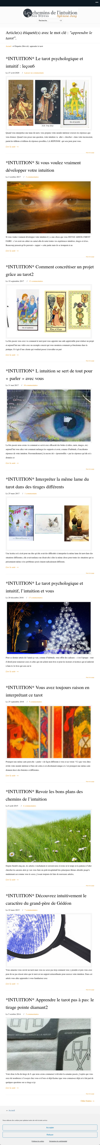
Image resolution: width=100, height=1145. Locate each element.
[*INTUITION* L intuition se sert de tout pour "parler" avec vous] (49, 415)
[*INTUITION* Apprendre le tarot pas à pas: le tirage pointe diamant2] (49, 1044)
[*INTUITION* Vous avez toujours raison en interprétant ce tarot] (49, 732)
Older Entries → (87, 1100)
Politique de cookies (38, 1141)
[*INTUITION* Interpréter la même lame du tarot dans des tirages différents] (49, 524)
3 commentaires (32, 176)
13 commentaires (36, 281)
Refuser (50, 1135)
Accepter (50, 1127)
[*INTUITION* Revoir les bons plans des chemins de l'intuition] (49, 836)
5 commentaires (35, 701)
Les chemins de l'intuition (50, 12)
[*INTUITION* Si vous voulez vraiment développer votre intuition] (49, 207)
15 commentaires (36, 597)
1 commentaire (31, 493)
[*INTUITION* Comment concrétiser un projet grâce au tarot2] (49, 311)
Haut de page (90, 152)
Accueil (8, 46)
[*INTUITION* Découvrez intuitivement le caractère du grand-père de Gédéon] (49, 940)
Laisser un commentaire (34, 72)
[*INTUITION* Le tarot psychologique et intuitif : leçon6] (49, 103)
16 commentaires (31, 385)
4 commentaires (29, 805)
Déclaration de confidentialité (58, 1141)
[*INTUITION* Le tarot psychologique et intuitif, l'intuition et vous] (49, 628)
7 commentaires (31, 910)
